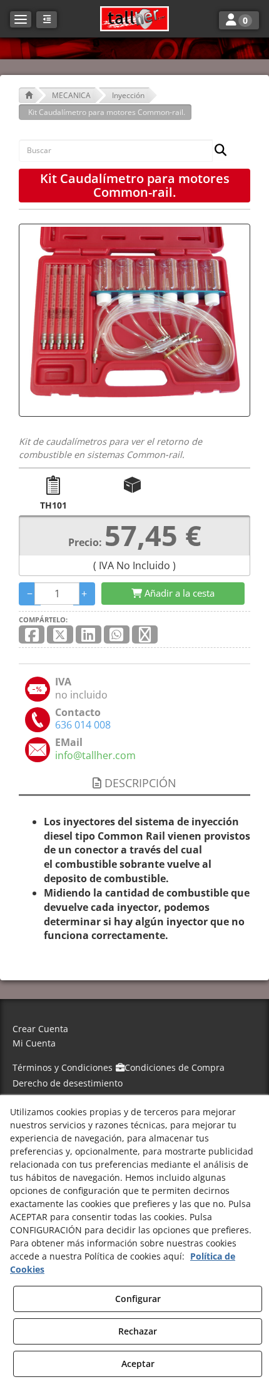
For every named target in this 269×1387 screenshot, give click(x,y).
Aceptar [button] (138, 1364)
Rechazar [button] (137, 1331)
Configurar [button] (138, 1299)
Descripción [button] (138, 782)
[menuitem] (134, 1029)
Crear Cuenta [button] (40, 1029)
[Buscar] (216, 150)
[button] (134, 18)
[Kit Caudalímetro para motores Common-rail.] (134, 320)
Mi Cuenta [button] (34, 1043)
